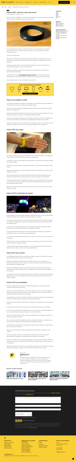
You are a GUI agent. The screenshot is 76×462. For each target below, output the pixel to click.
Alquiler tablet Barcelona (26, 452)
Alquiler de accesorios (60, 26)
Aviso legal (41, 444)
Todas (57, 12)
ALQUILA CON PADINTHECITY (30, 93)
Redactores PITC (11, 14)
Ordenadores (58, 16)
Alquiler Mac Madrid (25, 448)
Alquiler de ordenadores (60, 23)
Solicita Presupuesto (64, 2)
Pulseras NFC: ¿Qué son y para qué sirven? (21, 12)
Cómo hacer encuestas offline (61, 31)
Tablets (57, 13)
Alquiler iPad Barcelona (26, 445)
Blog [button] (50, 2)
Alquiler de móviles (59, 24)
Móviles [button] (35, 2)
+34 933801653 (59, 449)
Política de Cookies (43, 447)
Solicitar (19, 420)
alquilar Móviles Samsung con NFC (27, 75)
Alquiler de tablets (59, 22)
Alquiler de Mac (7, 444)
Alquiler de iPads (7, 446)
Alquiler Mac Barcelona (26, 449)
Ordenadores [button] (28, 2)
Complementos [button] (42, 2)
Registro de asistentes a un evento (62, 30)
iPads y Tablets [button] (19, 2)
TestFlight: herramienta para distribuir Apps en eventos (59, 379)
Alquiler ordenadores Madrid (27, 446)
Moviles (9, 7)
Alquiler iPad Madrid (26, 444)
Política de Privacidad (33, 427)
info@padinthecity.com (60, 452)
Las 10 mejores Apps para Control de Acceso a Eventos (37, 379)
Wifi (56, 17)
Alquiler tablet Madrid (26, 450)
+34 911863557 (59, 448)
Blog (5, 7)
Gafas (57, 15)
